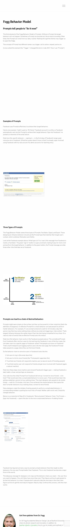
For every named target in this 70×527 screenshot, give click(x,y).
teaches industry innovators (28, 525)
